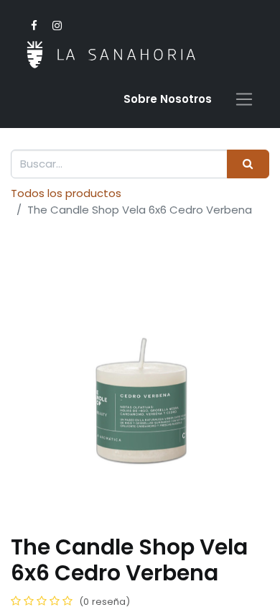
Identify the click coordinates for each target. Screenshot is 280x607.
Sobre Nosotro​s (167, 98)
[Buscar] (248, 164)
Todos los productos (66, 193)
